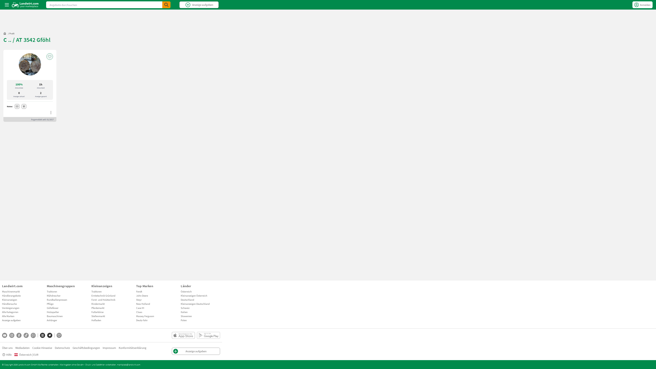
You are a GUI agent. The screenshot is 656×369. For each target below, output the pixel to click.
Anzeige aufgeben (11, 320)
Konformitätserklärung (132, 348)
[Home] (25, 5)
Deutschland (187, 299)
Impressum (109, 348)
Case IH (140, 308)
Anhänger (52, 320)
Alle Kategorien (10, 312)
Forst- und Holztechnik (103, 299)
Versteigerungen (10, 308)
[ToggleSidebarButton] (6, 5)
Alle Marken (8, 316)
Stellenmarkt (98, 316)
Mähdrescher (53, 295)
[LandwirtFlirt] (59, 335)
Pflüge (50, 303)
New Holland (143, 303)
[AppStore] (183, 335)
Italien (184, 312)
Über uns (7, 348)
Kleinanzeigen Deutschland (195, 303)
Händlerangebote (11, 295)
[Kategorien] (42, 335)
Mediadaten (22, 348)
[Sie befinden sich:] (6, 33)
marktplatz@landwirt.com (128, 364)
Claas (139, 312)
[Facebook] (19, 335)
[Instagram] (11, 335)
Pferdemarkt (97, 308)
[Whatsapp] (33, 335)
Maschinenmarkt (11, 291)
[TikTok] (26, 335)
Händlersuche (9, 303)
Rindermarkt (98, 303)
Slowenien (186, 316)
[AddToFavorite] (49, 56)
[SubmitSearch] (166, 4)
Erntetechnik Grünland (103, 295)
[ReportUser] (51, 113)
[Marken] (49, 335)
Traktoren (52, 291)
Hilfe (9, 355)
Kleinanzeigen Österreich (194, 295)
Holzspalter (53, 312)
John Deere (142, 295)
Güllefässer (52, 308)
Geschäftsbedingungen (86, 348)
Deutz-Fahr (142, 320)
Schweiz (185, 308)
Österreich (186, 291)
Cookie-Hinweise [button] (42, 348)
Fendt (139, 291)
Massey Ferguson (145, 316)
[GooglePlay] (208, 335)
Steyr (139, 299)
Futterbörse (97, 312)
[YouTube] (4, 335)
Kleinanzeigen (9, 299)
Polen (184, 320)
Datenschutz (62, 348)
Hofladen (96, 320)
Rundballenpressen (57, 299)
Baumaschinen (55, 316)
